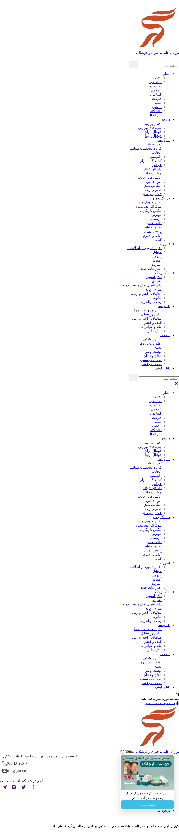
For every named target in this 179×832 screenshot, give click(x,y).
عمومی (156, 90)
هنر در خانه (154, 289)
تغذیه (158, 347)
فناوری (165, 244)
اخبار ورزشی (152, 123)
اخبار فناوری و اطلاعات (144, 248)
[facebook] (33, 790)
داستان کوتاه (152, 169)
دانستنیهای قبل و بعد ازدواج (142, 285)
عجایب (157, 152)
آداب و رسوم (152, 235)
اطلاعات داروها (150, 343)
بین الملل (155, 115)
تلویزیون (156, 215)
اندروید (157, 256)
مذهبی (157, 107)
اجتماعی (155, 82)
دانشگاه (156, 111)
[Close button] (172, 751)
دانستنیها (155, 156)
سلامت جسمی (151, 360)
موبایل (157, 252)
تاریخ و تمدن (153, 231)
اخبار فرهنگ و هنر (149, 202)
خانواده (156, 298)
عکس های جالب (150, 177)
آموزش (156, 260)
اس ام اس (154, 181)
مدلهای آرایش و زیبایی (146, 293)
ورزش (165, 119)
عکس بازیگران (151, 210)
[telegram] (4, 790)
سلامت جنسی (151, 364)
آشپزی (157, 281)
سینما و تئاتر (153, 227)
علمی (157, 103)
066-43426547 (17, 763)
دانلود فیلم (154, 223)
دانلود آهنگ (162, 368)
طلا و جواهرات (151, 327)
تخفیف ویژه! (147, 804)
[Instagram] (13, 790)
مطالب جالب (152, 173)
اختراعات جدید (151, 268)
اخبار (166, 74)
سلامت (165, 335)
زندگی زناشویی (151, 302)
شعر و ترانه (153, 190)
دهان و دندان (152, 356)
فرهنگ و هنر (161, 198)
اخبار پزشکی (152, 339)
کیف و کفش (153, 322)
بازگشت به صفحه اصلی (162, 703)
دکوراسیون (154, 277)
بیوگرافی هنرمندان (148, 206)
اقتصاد (157, 78)
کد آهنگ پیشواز (151, 161)
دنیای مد (164, 306)
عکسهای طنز (152, 194)
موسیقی (155, 219)
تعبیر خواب (154, 144)
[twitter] (23, 790)
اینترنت (156, 264)
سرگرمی (163, 140)
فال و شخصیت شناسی (145, 148)
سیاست (156, 86)
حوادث (157, 98)
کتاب (158, 239)
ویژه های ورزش (150, 127)
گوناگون (156, 94)
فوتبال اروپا (153, 136)
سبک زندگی (161, 273)
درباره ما (164, 810)
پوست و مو (153, 351)
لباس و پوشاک (151, 314)
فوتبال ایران (153, 132)
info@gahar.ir (16, 771)
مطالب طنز (153, 186)
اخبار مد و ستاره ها (148, 310)
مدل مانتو (155, 331)
